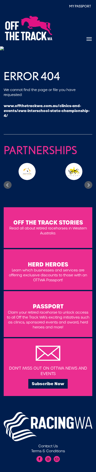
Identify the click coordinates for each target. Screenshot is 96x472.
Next (88, 185)
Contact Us (48, 446)
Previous (8, 185)
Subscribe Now (48, 383)
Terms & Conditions (48, 451)
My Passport (80, 6)
